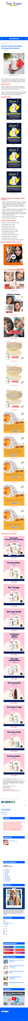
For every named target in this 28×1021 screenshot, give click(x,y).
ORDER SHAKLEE (6, 787)
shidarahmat (4, 50)
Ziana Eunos (5, 922)
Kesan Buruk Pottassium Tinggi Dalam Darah (16, 966)
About (11, 1017)
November (7, 879)
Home (2, 42)
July (6, 873)
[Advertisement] (14, 22)
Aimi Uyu (5, 933)
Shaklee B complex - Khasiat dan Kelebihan (16, 960)
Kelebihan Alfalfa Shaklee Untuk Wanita (16, 972)
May (6, 874)
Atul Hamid (5, 926)
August (6, 872)
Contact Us (15, 1017)
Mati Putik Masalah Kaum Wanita (16, 982)
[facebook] (8, 947)
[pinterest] (8, 953)
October (6, 880)
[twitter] (19, 947)
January (6, 876)
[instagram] (8, 950)
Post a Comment (4, 814)
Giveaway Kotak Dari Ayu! (8, 923)
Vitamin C (9, 798)
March (6, 875)
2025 (6, 869)
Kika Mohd (5, 931)
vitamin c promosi (7, 42)
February (7, 870)
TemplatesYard (11, 1019)
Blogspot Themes (23, 1019)
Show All (5, 934)
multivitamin (6, 798)
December (7, 878)
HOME (4, 833)
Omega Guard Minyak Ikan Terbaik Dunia (15, 977)
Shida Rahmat (14, 38)
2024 (6, 871)
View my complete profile (13, 841)
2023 (6, 877)
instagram (20, 1017)
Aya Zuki (5, 928)
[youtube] (19, 950)
